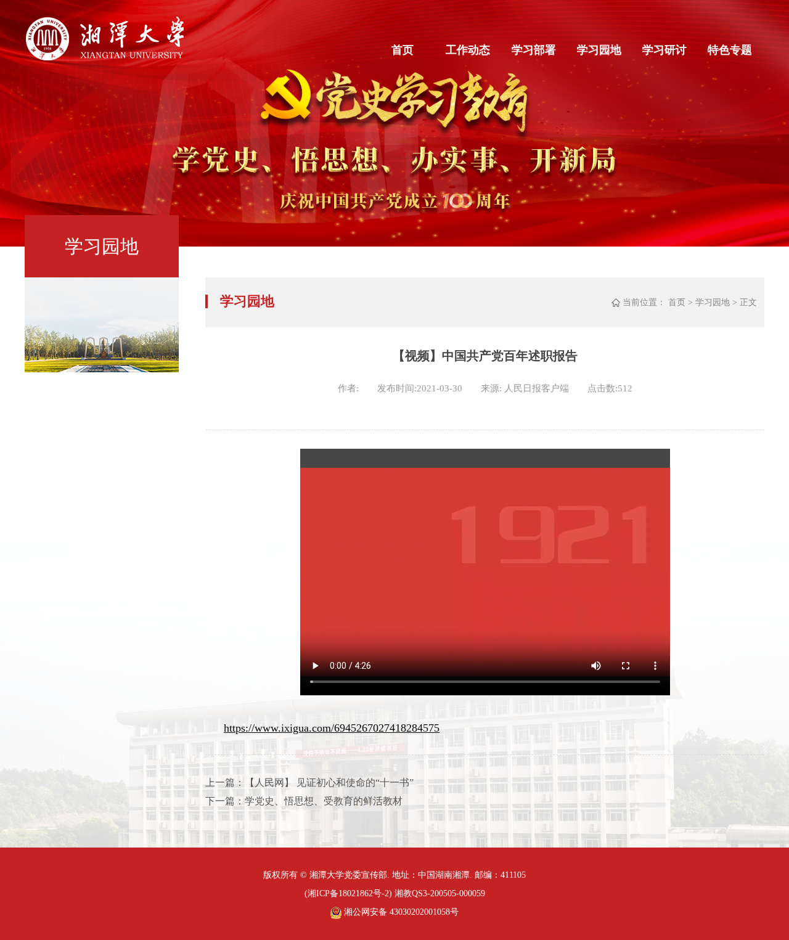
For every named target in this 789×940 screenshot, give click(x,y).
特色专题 (730, 50)
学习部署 (534, 50)
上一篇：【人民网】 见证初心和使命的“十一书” (309, 782)
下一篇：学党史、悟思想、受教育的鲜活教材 (304, 801)
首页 (402, 50)
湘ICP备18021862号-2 (348, 893)
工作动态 (468, 50)
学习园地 (599, 50)
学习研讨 (664, 50)
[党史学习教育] (104, 57)
